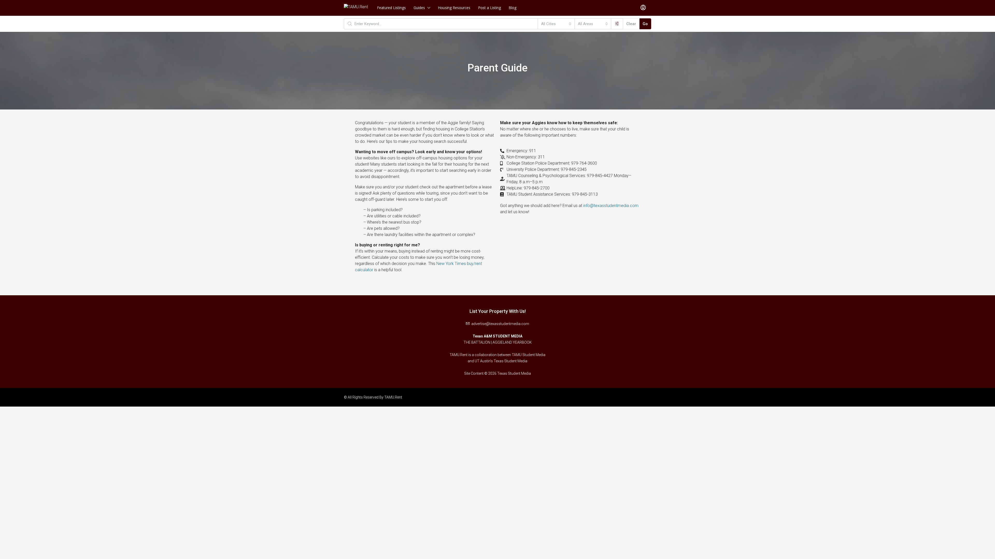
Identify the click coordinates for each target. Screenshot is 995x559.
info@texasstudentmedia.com (610, 205)
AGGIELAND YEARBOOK (512, 342)
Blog (512, 7)
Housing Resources (454, 7)
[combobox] (556, 23)
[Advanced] (617, 23)
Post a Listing (489, 7)
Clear (631, 23)
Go (645, 23)
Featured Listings (391, 7)
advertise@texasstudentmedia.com (500, 324)
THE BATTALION (477, 342)
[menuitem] (643, 7)
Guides (419, 7)
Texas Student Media (510, 361)
